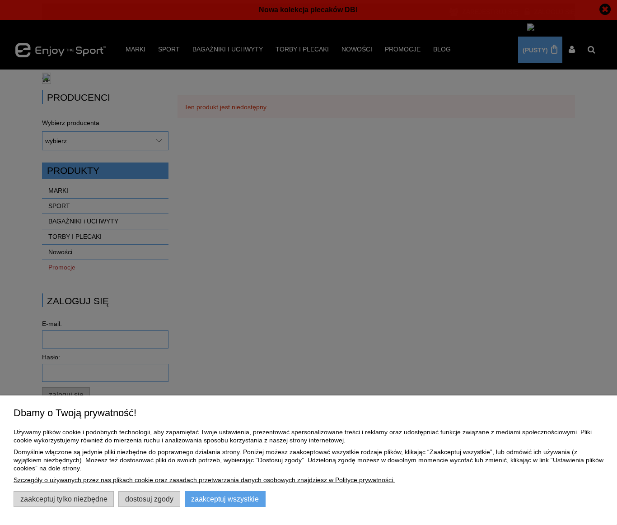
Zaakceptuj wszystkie (225, 499)
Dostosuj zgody (149, 499)
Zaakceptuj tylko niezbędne (64, 499)
